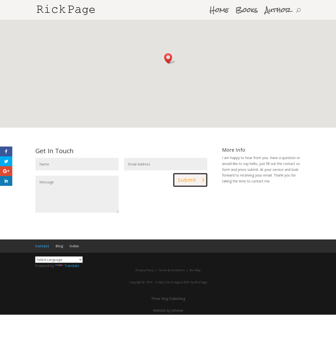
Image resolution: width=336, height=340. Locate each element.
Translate (71, 265)
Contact (42, 246)
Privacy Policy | (146, 270)
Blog (59, 246)
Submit (187, 180)
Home (219, 12)
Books (247, 12)
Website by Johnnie (168, 310)
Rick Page (201, 282)
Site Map (195, 270)
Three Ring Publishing (168, 298)
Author (278, 12)
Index (74, 246)
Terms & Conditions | (173, 270)
